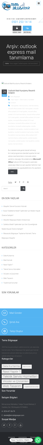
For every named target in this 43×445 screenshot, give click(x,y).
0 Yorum (13, 103)
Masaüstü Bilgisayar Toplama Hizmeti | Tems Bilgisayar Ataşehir (19, 236)
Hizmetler (23, 442)
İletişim (33, 442)
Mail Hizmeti (7, 260)
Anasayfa (11, 437)
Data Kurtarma (8, 256)
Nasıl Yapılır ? (15, 99)
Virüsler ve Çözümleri (11, 274)
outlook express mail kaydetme (25, 141)
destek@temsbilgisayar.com (14, 415)
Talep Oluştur (16, 331)
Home (7, 63)
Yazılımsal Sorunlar (10, 283)
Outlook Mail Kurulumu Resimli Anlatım (21, 91)
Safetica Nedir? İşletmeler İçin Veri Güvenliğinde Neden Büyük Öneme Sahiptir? (19, 227)
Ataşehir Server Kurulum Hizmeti (14, 206)
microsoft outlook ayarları (23, 126)
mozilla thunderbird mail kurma (24, 132)
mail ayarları (14, 105)
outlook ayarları (22, 138)
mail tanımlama (33, 105)
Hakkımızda (22, 437)
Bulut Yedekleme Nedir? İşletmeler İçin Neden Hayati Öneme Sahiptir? (21, 213)
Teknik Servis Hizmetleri (27, 99)
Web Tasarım (8, 278)
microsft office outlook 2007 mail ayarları (20, 108)
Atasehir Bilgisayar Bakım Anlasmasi (16, 220)
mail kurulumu (23, 105)
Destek (14, 442)
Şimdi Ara (14, 322)
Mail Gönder (16, 313)
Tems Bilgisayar (15, 96)
